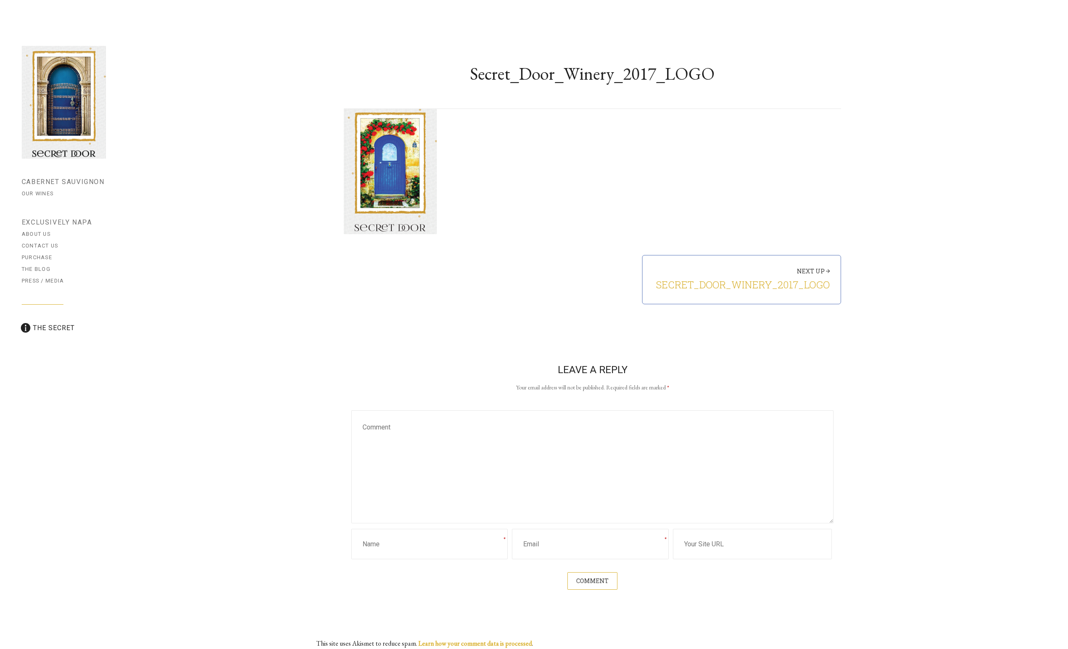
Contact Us (40, 245)
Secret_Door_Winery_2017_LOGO (743, 284)
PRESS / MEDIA (43, 281)
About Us (36, 234)
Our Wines (38, 193)
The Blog (36, 269)
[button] (390, 171)
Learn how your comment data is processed (475, 643)
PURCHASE (37, 257)
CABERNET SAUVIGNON (63, 182)
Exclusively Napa (57, 222)
